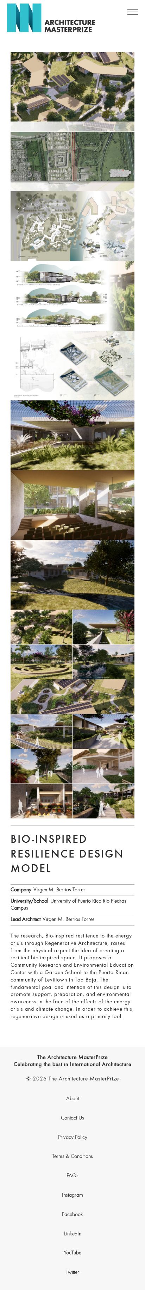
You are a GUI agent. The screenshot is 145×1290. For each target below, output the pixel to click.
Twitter (72, 1272)
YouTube (72, 1253)
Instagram (72, 1195)
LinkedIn (72, 1234)
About (72, 1099)
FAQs (72, 1176)
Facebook (72, 1214)
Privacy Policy (72, 1137)
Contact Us (72, 1118)
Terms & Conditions (72, 1156)
